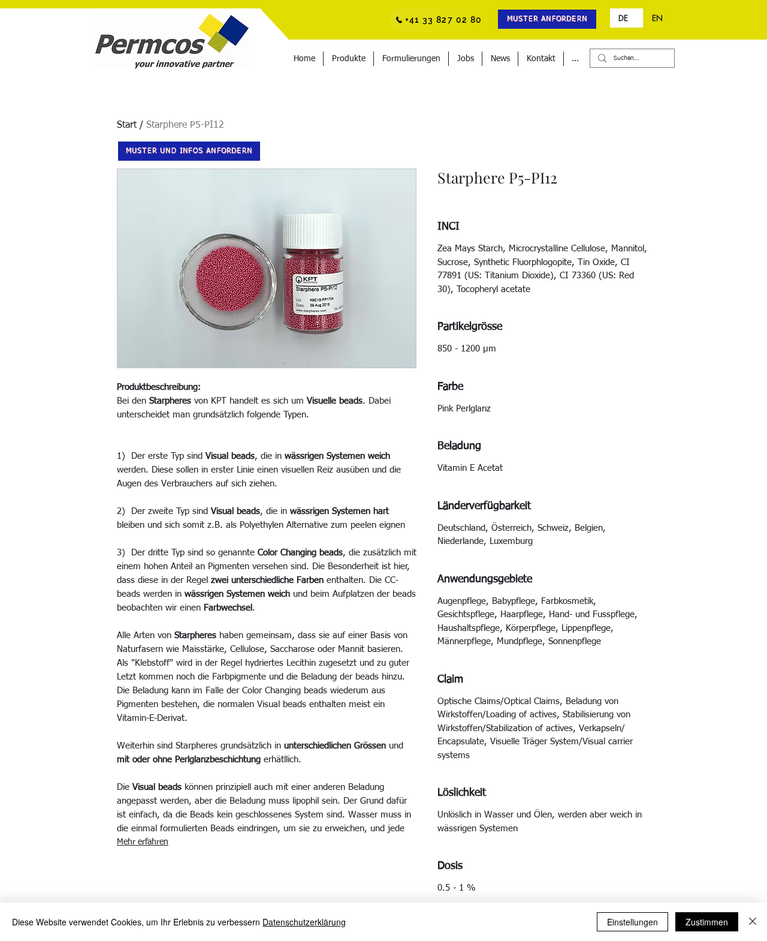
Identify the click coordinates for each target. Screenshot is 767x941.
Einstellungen (632, 922)
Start (127, 125)
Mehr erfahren (142, 842)
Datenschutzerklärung (304, 922)
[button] (547, 19)
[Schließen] (752, 921)
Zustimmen (707, 922)
